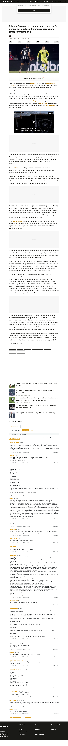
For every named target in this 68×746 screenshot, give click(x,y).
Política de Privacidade (33, 7)
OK (34, 10)
